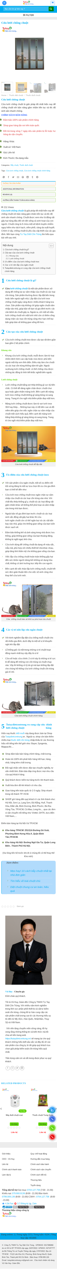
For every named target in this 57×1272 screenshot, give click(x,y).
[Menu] (4, 3)
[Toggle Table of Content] (50, 246)
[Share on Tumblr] (32, 177)
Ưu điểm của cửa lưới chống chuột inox (22, 261)
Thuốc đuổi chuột (33, 95)
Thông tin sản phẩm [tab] (12, 183)
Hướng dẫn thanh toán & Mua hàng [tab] (19, 200)
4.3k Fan (9, 1203)
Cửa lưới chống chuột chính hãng (37, 171)
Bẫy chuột (14, 165)
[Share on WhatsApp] (4, 177)
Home (3, 95)
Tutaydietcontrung (13, 737)
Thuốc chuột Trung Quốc (17, 1115)
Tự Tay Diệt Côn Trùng (30, 234)
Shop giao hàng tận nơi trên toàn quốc (21, 125)
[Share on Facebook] (8, 177)
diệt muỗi (20, 733)
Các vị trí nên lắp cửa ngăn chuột (19, 265)
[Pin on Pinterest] (23, 177)
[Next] (51, 53)
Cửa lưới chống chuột (14, 171)
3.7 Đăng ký (22, 1203)
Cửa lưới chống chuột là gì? (17, 249)
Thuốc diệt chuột (16, 95)
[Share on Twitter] (13, 177)
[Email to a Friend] (18, 177)
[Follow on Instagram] (12, 1068)
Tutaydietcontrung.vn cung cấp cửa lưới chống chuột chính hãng (27, 269)
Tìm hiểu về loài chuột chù (25, 881)
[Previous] (5, 53)
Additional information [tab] (13, 189)
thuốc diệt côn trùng (20, 740)
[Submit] (51, 9)
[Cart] (53, 3)
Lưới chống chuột (16, 259)
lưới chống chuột (19, 288)
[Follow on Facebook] (8, 1068)
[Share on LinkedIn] (27, 177)
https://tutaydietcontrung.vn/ (18, 1038)
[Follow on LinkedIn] (22, 1068)
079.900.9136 (18, 1193)
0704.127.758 (33, 1190)
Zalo (34, 1203)
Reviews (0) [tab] (7, 194)
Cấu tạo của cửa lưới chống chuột (19, 253)
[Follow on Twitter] (17, 1068)
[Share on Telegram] (37, 177)
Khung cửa (14, 256)
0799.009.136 (8, 1197)
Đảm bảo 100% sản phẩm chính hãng (21, 120)
